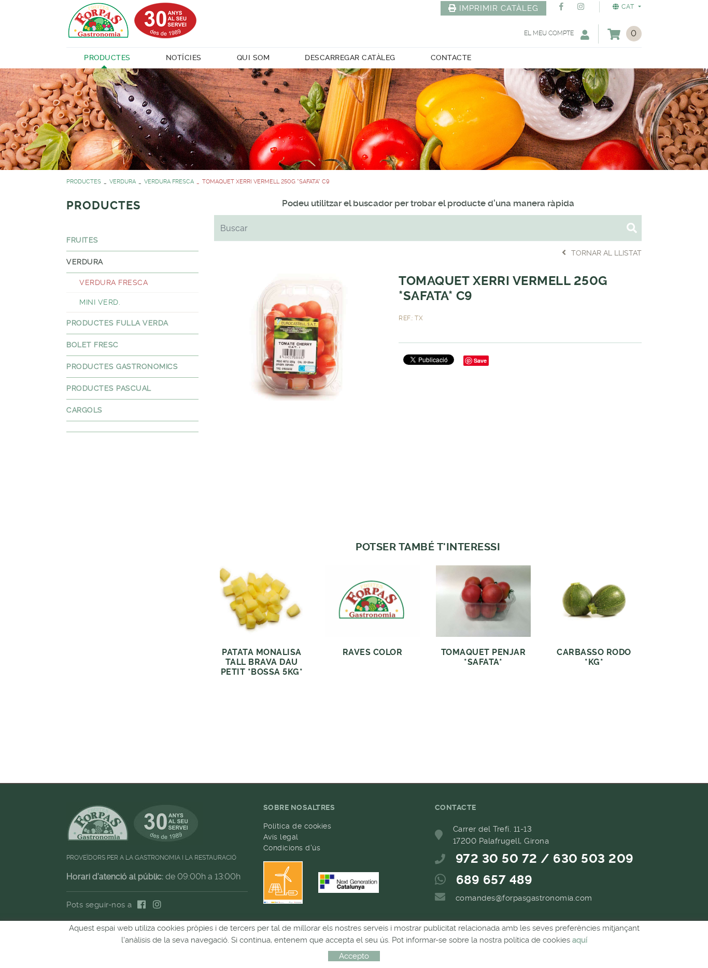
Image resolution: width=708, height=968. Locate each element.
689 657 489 (494, 880)
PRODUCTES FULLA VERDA (117, 323)
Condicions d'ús (292, 848)
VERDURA (122, 181)
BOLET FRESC (92, 344)
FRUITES (82, 240)
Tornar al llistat (606, 253)
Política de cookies (297, 826)
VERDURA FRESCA (169, 181)
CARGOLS (84, 410)
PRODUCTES (83, 181)
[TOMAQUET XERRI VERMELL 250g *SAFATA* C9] (298, 335)
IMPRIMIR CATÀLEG (499, 8)
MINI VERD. (99, 302)
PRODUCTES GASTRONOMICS (122, 366)
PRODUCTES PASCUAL (108, 388)
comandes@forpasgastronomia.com (524, 898)
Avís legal (281, 837)
